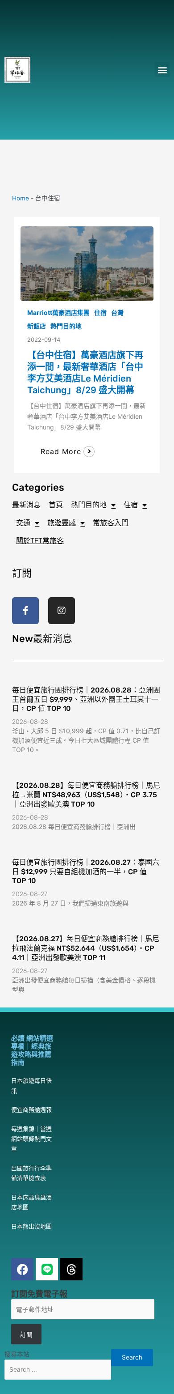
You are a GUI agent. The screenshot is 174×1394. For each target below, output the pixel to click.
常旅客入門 (110, 522)
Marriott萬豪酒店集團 (58, 312)
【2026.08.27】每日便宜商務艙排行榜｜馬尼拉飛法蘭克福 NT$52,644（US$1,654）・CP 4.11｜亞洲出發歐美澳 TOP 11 (85, 948)
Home (20, 198)
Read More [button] (61, 451)
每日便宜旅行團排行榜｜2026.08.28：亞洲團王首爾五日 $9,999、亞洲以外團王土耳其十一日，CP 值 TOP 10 (86, 699)
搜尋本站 (16, 1354)
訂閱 (26, 1334)
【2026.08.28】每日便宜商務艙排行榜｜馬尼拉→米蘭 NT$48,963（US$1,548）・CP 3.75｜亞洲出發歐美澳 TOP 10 (86, 794)
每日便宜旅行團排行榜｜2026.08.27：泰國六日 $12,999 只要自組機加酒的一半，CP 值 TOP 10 (85, 871)
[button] (162, 69)
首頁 (56, 505)
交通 (23, 522)
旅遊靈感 (61, 522)
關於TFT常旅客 (40, 540)
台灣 (117, 312)
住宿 (100, 312)
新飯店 (36, 326)
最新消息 (26, 505)
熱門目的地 (66, 326)
